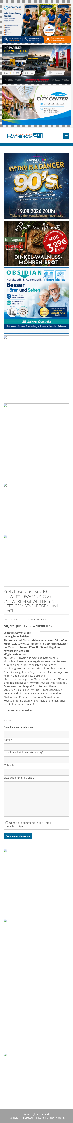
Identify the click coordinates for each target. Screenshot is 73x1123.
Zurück (9, 720)
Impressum (28, 1117)
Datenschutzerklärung (51, 1117)
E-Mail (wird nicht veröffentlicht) (23, 752)
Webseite (9, 765)
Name (8, 739)
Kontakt (13, 1117)
